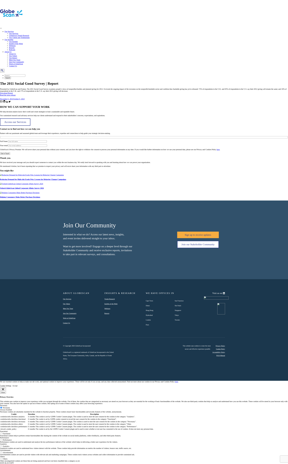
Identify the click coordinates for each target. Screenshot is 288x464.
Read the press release (8, 95)
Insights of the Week (110, 304)
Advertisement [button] (5, 450)
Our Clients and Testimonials (19, 38)
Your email (4, 145)
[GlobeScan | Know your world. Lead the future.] (11, 24)
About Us (7, 52)
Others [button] (2, 457)
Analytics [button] (3, 444)
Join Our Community (16, 62)
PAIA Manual (220, 355)
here (218, 149)
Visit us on (217, 293)
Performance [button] (4, 438)
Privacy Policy (220, 346)
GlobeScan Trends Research (19, 35)
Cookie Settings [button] (5, 386)
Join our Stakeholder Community (198, 244)
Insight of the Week (16, 44)
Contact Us (13, 66)
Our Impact (13, 58)
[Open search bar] (2, 71)
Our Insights (8, 40)
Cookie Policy (220, 349)
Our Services (9, 31)
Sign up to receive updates (198, 234)
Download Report (6, 93)
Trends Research (109, 299)
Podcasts (12, 50)
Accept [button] (14, 386)
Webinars (12, 46)
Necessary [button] (3, 405)
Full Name (4, 141)
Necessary (6, 408)
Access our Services (15, 122)
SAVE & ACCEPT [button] (7, 463)
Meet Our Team (14, 60)
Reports (12, 48)
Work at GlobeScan (16, 64)
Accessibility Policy (218, 352)
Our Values (13, 56)
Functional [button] (4, 431)
